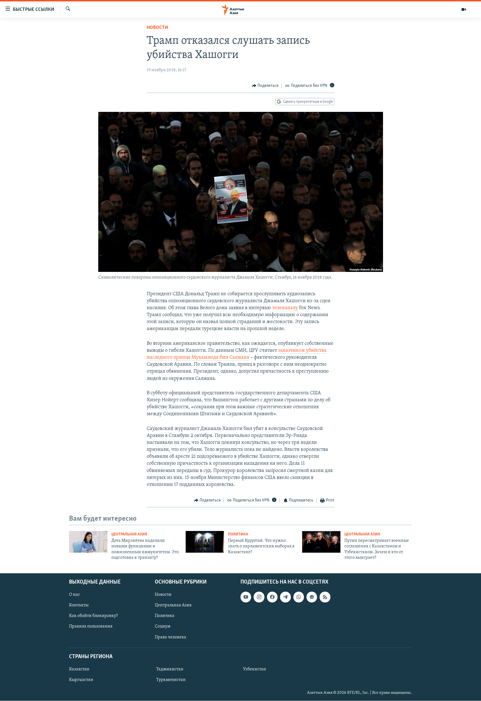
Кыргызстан (81, 680)
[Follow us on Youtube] (245, 597)
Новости (157, 27)
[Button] (265, 85)
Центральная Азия (129, 534)
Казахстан (79, 669)
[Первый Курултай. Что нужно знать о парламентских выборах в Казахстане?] (205, 542)
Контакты (79, 605)
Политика (238, 534)
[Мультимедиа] (463, 9)
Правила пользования (90, 626)
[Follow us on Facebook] (272, 597)
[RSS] (325, 597)
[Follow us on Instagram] (259, 597)
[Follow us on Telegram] (285, 597)
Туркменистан (171, 680)
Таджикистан (169, 669)
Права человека (170, 637)
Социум (162, 626)
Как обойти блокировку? (93, 616)
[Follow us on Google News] (311, 597)
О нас (74, 595)
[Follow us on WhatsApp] (298, 597)
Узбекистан (254, 669)
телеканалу (285, 308)
